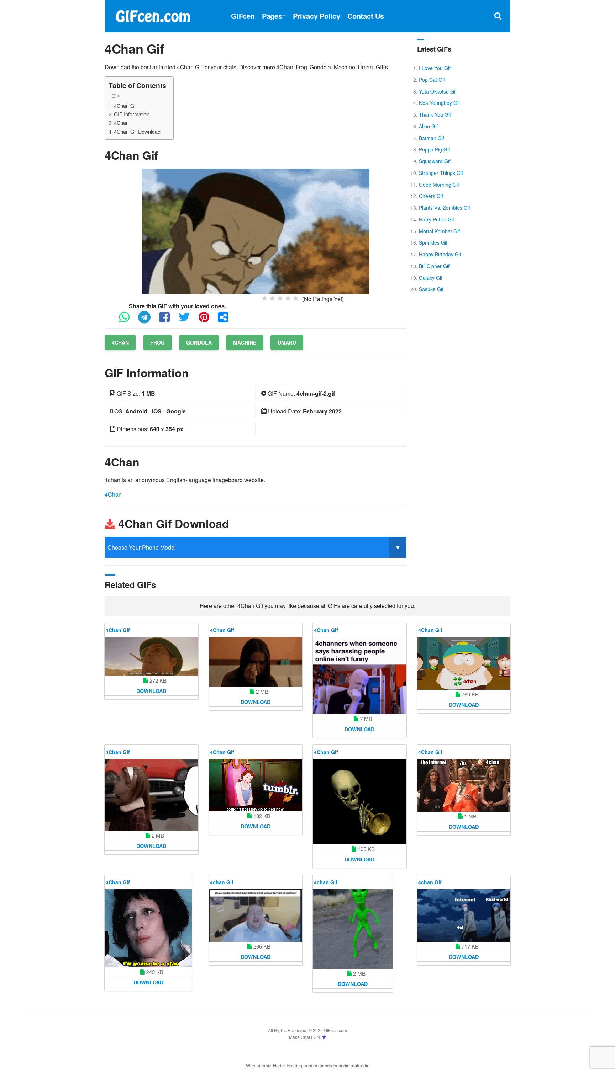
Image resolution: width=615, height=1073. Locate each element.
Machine (244, 342)
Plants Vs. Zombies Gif (444, 207)
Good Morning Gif (439, 184)
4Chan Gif (125, 105)
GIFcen (243, 16)
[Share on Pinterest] (207, 320)
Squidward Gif (435, 161)
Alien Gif (428, 126)
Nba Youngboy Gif (439, 102)
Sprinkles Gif (433, 242)
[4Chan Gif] (255, 230)
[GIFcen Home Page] (153, 15)
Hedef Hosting (287, 1065)
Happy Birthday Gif (440, 254)
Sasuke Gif (431, 289)
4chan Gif (221, 882)
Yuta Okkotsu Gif (438, 91)
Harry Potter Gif (436, 219)
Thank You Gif (435, 114)
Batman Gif (431, 138)
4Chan (121, 122)
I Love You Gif (435, 67)
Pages (272, 16)
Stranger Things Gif (441, 172)
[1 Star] (264, 298)
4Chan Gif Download (137, 131)
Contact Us (365, 16)
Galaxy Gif (430, 277)
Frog (157, 342)
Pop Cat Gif (432, 79)
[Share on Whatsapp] (128, 320)
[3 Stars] (280, 298)
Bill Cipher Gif (434, 265)
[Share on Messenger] (227, 320)
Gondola (199, 342)
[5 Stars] (295, 298)
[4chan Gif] (256, 915)
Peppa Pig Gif (434, 149)
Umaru (287, 342)
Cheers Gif (431, 195)
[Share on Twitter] (187, 320)
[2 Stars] (272, 298)
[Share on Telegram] (148, 320)
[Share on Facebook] (168, 320)
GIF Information (131, 114)
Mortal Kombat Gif (439, 231)
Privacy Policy (316, 16)
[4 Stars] (287, 298)
